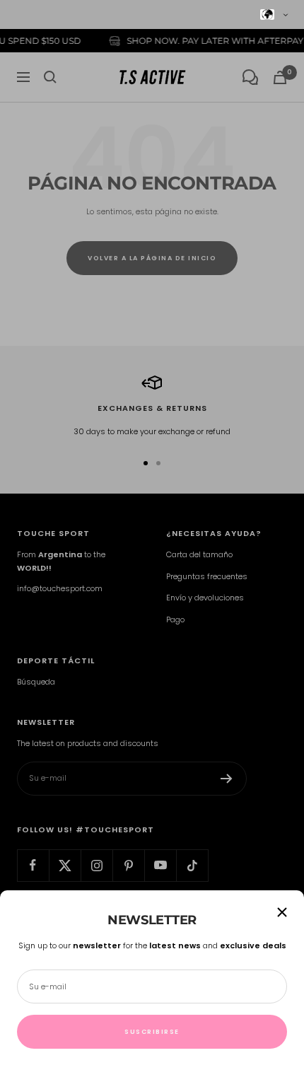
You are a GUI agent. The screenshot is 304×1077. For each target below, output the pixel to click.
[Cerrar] (282, 912)
